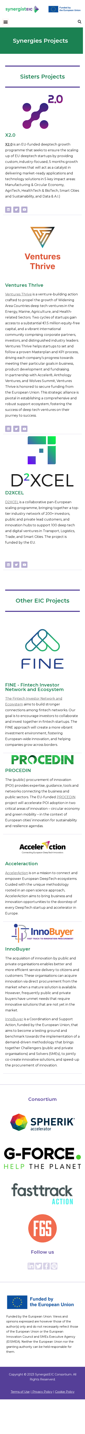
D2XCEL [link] (14, 492)
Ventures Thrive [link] (24, 285)
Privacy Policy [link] (42, 1392)
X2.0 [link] (10, 135)
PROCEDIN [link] (18, 770)
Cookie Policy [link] (64, 1392)
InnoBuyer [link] (17, 949)
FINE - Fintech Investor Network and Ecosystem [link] (34, 687)
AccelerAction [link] (16, 873)
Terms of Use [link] (20, 1392)
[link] (22, 9)
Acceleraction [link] (21, 863)
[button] (5, 22)
